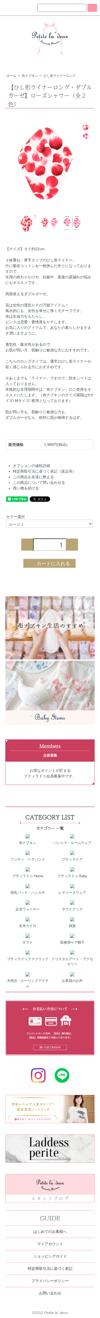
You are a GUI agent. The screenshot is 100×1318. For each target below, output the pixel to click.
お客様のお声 (72, 981)
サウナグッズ (72, 909)
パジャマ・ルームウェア (72, 843)
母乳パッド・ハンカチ (27, 893)
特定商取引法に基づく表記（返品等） (44, 471)
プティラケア (72, 859)
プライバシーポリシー (50, 1281)
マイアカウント (50, 1244)
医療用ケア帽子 (72, 942)
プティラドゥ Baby (72, 876)
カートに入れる (53, 563)
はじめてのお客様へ (50, 1231)
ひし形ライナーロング (59, 76)
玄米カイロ (27, 926)
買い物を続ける (26, 488)
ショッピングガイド (50, 1256)
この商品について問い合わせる (39, 482)
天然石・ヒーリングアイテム (28, 983)
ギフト (27, 942)
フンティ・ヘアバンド (27, 859)
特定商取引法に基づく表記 (50, 1268)
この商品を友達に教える (33, 477)
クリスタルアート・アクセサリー (72, 961)
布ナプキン (30, 76)
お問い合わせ (50, 1293)
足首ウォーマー (27, 909)
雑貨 (72, 926)
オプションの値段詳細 (31, 466)
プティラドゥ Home (27, 876)
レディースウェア (72, 893)
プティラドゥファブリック (28, 959)
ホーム (11, 76)
